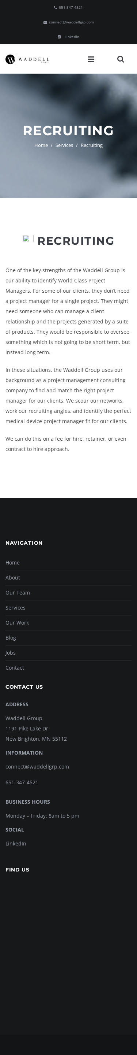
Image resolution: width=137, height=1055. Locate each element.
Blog (10, 637)
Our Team (17, 592)
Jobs (10, 652)
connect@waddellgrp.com (37, 766)
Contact (14, 667)
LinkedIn (15, 843)
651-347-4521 (21, 782)
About (12, 577)
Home (41, 145)
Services (64, 145)
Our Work (17, 622)
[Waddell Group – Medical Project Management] (27, 58)
